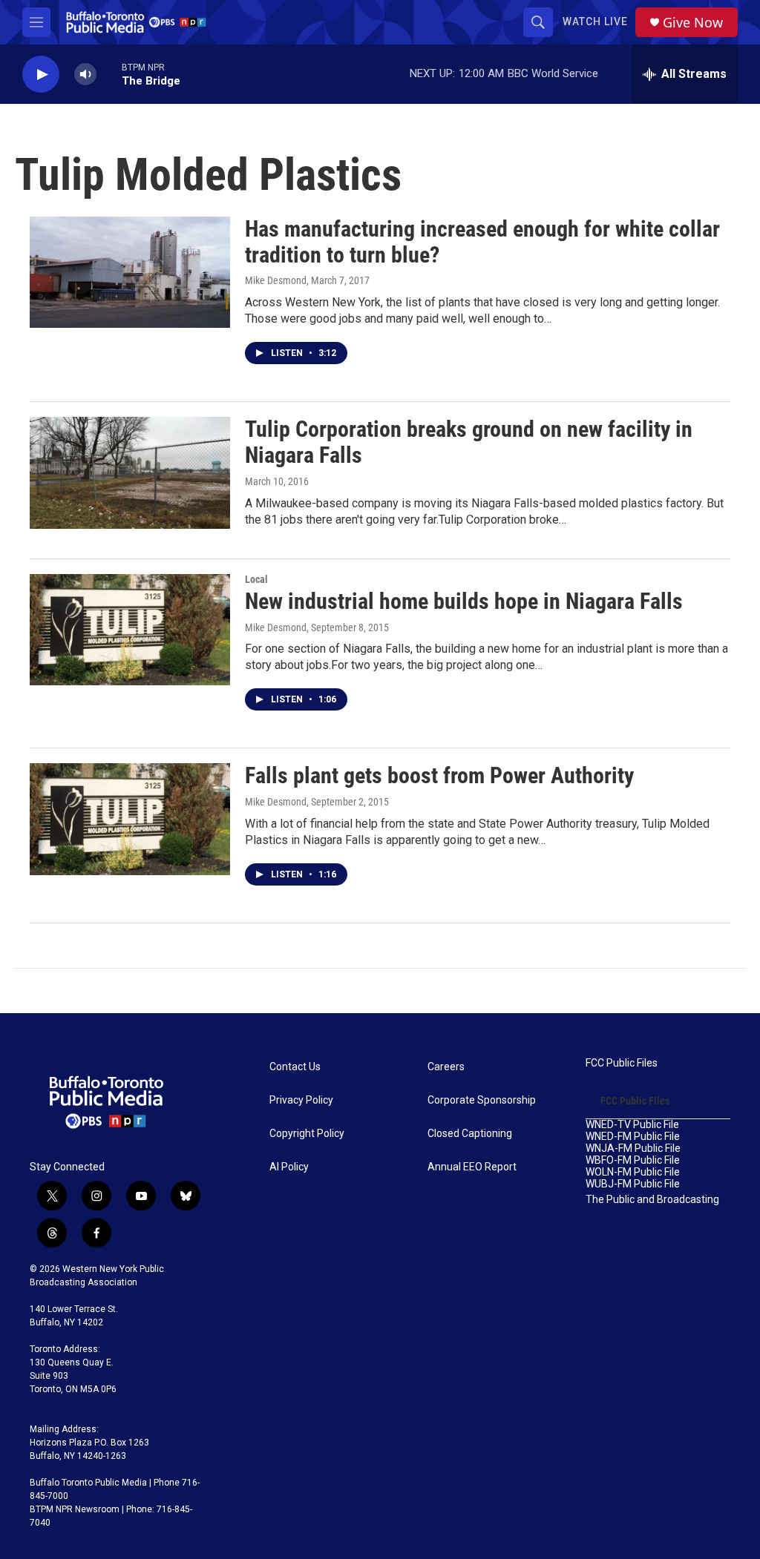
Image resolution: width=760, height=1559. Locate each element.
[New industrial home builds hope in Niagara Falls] (130, 629)
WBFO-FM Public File (633, 1160)
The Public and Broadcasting (652, 1199)
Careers (446, 1066)
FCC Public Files (622, 1063)
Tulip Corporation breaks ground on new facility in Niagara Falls (468, 442)
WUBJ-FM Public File (633, 1184)
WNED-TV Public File (632, 1124)
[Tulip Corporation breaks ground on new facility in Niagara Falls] (130, 472)
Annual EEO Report (472, 1167)
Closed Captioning (470, 1133)
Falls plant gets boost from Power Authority (439, 775)
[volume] (85, 74)
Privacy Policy (301, 1100)
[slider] (109, 74)
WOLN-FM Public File (633, 1172)
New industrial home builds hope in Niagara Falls (464, 601)
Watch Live (595, 21)
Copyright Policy (306, 1133)
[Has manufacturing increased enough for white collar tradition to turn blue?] (130, 272)
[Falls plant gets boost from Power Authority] (130, 818)
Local (256, 579)
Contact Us (295, 1066)
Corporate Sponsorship (482, 1100)
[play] (41, 74)
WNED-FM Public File (633, 1136)
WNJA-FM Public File (633, 1148)
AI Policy (289, 1167)
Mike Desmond (276, 280)
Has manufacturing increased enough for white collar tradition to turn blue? (482, 242)
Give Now (693, 22)
